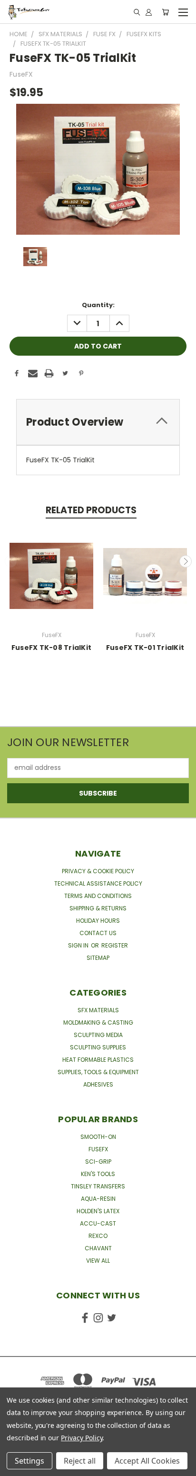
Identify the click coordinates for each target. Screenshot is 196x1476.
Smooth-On (98, 1137)
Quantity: (98, 304)
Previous (11, 561)
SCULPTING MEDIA (98, 1035)
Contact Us (98, 933)
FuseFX (98, 1149)
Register (114, 945)
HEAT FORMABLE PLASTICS (98, 1060)
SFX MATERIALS (98, 1010)
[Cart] (165, 11)
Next (185, 561)
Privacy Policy (81, 1437)
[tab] (98, 422)
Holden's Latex (98, 1211)
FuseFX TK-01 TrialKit (145, 647)
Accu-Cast (98, 1223)
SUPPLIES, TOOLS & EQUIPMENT (98, 1072)
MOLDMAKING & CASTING (98, 1022)
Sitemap (98, 958)
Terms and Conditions (98, 896)
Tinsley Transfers (98, 1186)
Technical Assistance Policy (98, 883)
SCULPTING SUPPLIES (98, 1047)
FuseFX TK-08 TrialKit (51, 647)
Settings (29, 1461)
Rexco (98, 1236)
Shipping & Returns (98, 908)
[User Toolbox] (149, 11)
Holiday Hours (98, 921)
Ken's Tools (98, 1174)
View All (98, 1261)
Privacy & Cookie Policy (98, 871)
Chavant (98, 1248)
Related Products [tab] (91, 510)
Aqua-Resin (98, 1199)
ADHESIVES (98, 1084)
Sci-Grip (98, 1161)
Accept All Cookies (147, 1461)
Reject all (80, 1461)
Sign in (79, 945)
